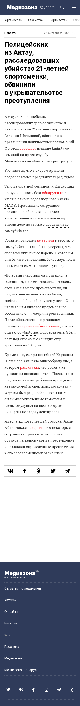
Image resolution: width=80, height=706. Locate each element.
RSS (11, 635)
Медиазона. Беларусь (21, 670)
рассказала (29, 367)
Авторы (10, 600)
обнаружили (52, 193)
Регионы (11, 623)
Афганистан (13, 20)
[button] (73, 7)
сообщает (28, 148)
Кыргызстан (58, 20)
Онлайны (11, 611)
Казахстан (36, 20)
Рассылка (11, 646)
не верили (45, 240)
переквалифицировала (40, 326)
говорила (36, 428)
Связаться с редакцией (22, 588)
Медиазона (13, 658)
